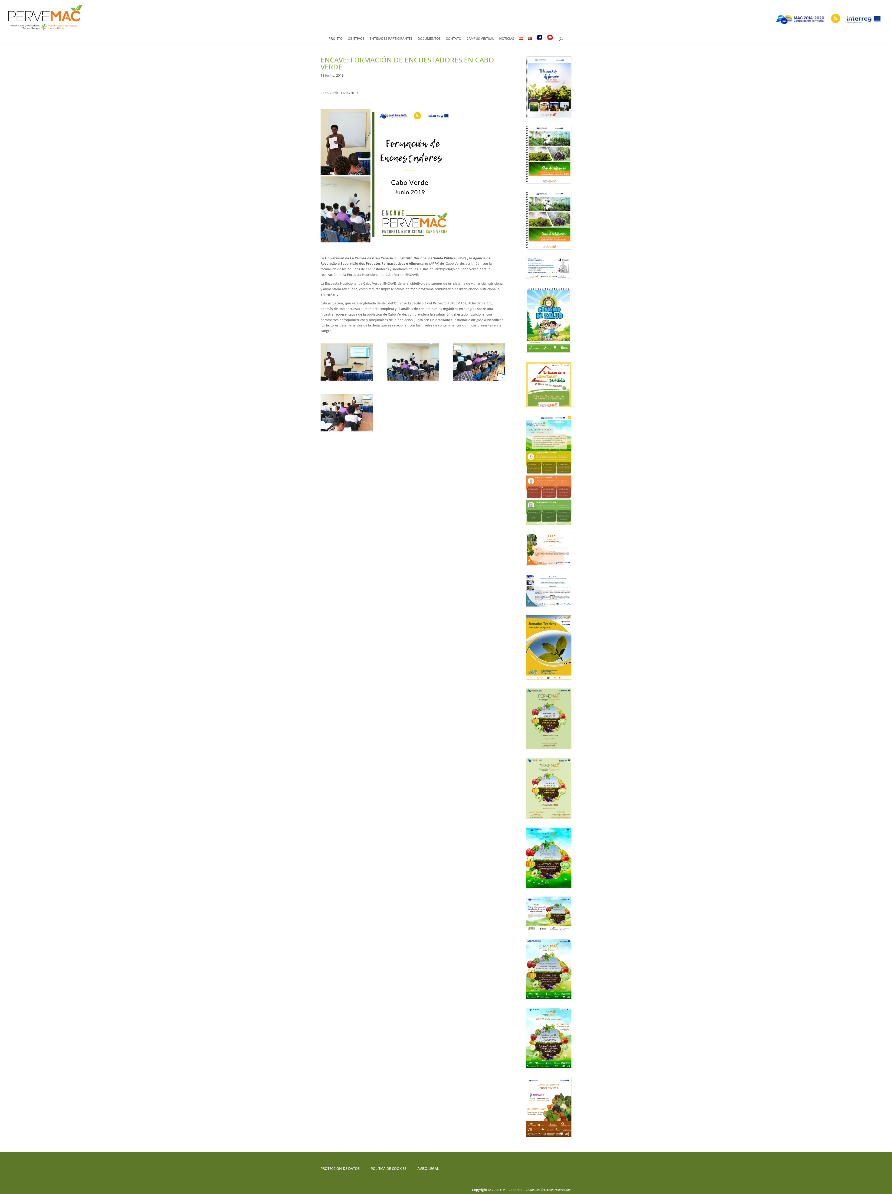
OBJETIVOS (356, 39)
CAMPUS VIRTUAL (480, 39)
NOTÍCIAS (506, 39)
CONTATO (453, 39)
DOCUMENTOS (429, 39)
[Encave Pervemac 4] (347, 412)
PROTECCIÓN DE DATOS (340, 1168)
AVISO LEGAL (427, 1168)
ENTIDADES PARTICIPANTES (391, 39)
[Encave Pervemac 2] (413, 362)
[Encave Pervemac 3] (479, 362)
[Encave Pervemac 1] (347, 362)
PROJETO (336, 39)
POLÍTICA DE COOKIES (388, 1168)
